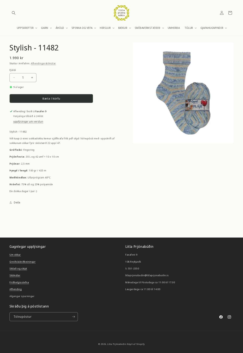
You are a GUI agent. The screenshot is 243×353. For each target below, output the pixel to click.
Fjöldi (12, 70)
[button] (13, 13)
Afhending (15, 289)
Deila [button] (17, 202)
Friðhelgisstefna (19, 282)
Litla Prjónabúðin (116, 344)
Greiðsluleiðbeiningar (22, 261)
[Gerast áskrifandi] (73, 316)
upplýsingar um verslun (28, 121)
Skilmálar (14, 275)
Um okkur (15, 254)
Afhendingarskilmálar (43, 63)
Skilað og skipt (18, 268)
